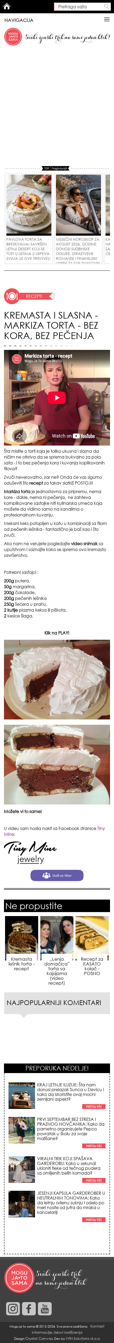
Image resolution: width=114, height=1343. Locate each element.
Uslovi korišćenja (68, 1332)
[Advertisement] (57, 106)
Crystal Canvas (38, 1338)
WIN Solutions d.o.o (83, 1338)
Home (7, 6)
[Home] (46, 1278)
